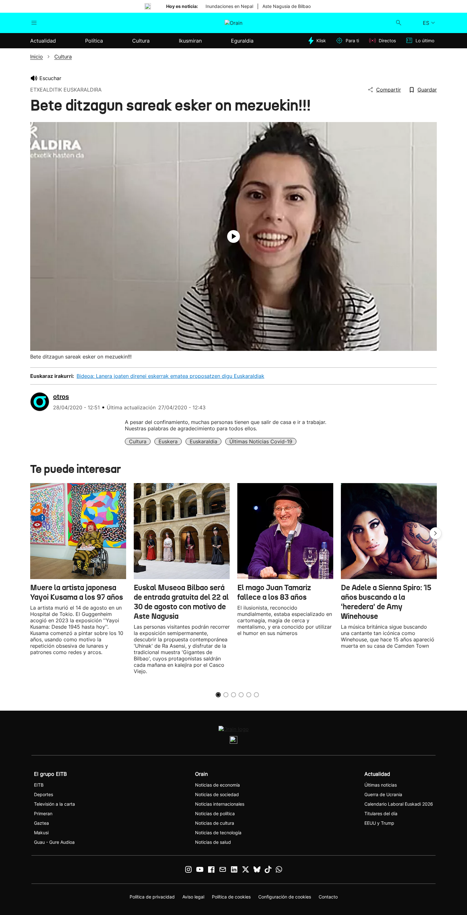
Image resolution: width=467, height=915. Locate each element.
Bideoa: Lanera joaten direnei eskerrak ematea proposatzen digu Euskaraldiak (170, 376)
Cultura (137, 441)
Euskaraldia (203, 441)
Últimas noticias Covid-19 (260, 441)
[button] (436, 533)
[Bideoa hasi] (233, 236)
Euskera (168, 441)
